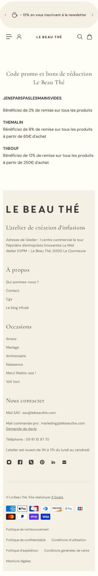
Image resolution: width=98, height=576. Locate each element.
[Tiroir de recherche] (79, 36)
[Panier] (89, 36)
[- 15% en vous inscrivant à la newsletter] (49, 15)
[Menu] (9, 36)
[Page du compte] (19, 36)
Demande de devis (21, 428)
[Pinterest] (42, 462)
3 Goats (57, 497)
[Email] (64, 462)
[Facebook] (20, 462)
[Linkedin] (53, 462)
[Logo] (49, 37)
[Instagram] (9, 462)
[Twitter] (31, 462)
